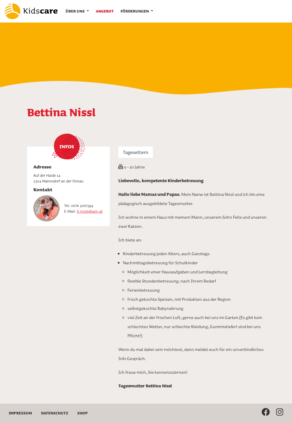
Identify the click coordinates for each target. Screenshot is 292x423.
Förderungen (135, 11)
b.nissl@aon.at (90, 211)
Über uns (76, 11)
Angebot (105, 11)
